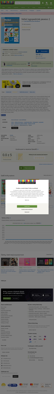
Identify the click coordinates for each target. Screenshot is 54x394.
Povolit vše (27, 206)
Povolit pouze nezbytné (26, 209)
